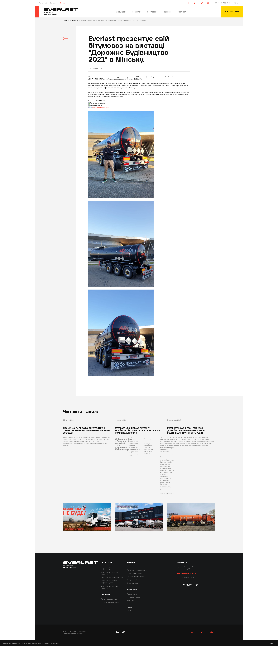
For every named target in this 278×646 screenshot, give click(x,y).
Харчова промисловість (136, 567)
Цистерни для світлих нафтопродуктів (109, 582)
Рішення (166, 12)
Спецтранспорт (133, 583)
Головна (66, 21)
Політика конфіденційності (73, 634)
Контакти (182, 12)
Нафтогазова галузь (134, 573)
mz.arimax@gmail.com (100, 108)
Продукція (120, 12)
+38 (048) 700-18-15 (222, 3)
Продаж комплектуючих (110, 602)
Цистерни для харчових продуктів (110, 587)
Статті (129, 610)
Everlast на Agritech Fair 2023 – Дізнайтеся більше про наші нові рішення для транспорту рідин (186, 430)
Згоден (271, 643)
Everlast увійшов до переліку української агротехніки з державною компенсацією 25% (137, 430)
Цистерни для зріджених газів (112, 578)
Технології (43, 3)
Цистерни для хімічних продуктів (109, 573)
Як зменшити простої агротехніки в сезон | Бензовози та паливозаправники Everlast (87, 430)
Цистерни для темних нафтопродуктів (109, 568)
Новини (75, 21)
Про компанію (132, 594)
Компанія (151, 12)
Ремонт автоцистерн (109, 599)
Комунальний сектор (135, 580)
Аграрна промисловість (136, 577)
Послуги (136, 12)
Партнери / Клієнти (134, 597)
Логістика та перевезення (137, 570)
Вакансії (53, 3)
